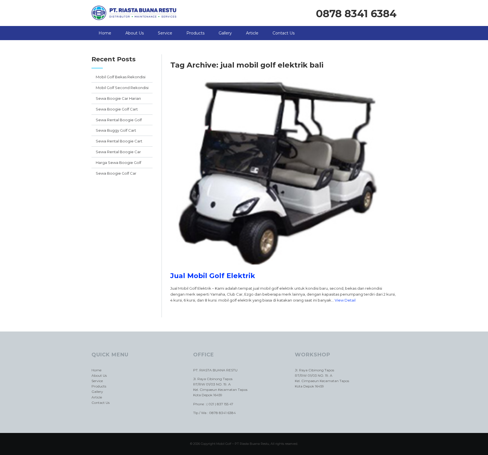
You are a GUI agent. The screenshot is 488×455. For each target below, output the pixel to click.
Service (165, 33)
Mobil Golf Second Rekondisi (122, 87)
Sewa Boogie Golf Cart (117, 109)
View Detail (345, 300)
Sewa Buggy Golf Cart (116, 130)
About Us (134, 33)
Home (105, 33)
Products (195, 33)
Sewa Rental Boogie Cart (119, 141)
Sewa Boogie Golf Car (116, 173)
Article (252, 33)
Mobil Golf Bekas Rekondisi (120, 77)
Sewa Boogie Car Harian (118, 98)
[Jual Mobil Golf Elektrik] (283, 268)
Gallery (225, 33)
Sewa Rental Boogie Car (118, 152)
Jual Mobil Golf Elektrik (212, 276)
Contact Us (284, 33)
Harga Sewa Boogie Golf (118, 162)
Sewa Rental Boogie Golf (119, 120)
